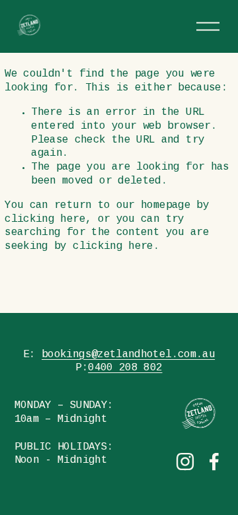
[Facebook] (214, 461)
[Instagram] (185, 461)
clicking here (45, 219)
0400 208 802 (125, 368)
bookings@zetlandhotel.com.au (128, 355)
